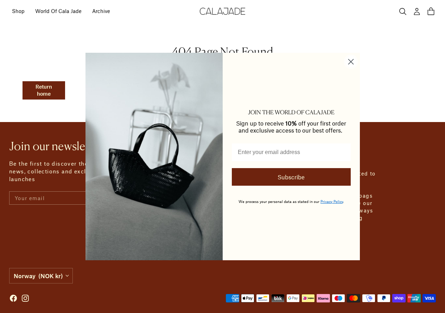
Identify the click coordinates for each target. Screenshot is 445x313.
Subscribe (291, 176)
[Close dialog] (351, 62)
